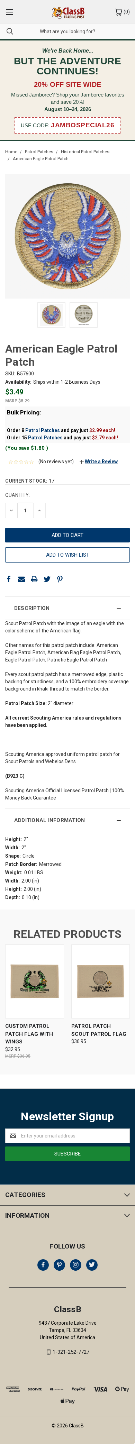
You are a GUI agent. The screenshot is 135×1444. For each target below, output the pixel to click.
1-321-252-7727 (71, 1352)
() (126, 12)
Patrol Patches (42, 430)
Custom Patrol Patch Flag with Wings (29, 1034)
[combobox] (67, 31)
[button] (67, 608)
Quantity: (17, 495)
